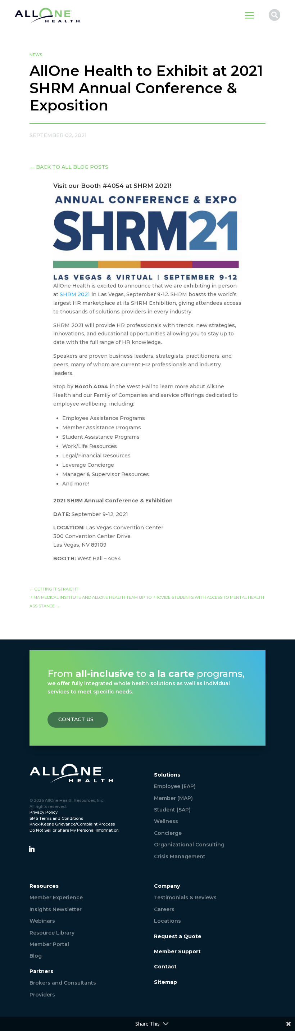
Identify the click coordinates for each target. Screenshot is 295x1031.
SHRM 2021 (75, 294)
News (36, 54)
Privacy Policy (44, 812)
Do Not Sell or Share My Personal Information (74, 830)
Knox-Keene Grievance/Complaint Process (72, 824)
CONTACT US (76, 719)
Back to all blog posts (69, 167)
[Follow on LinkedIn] (31, 849)
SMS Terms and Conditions (56, 818)
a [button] (249, 16)
